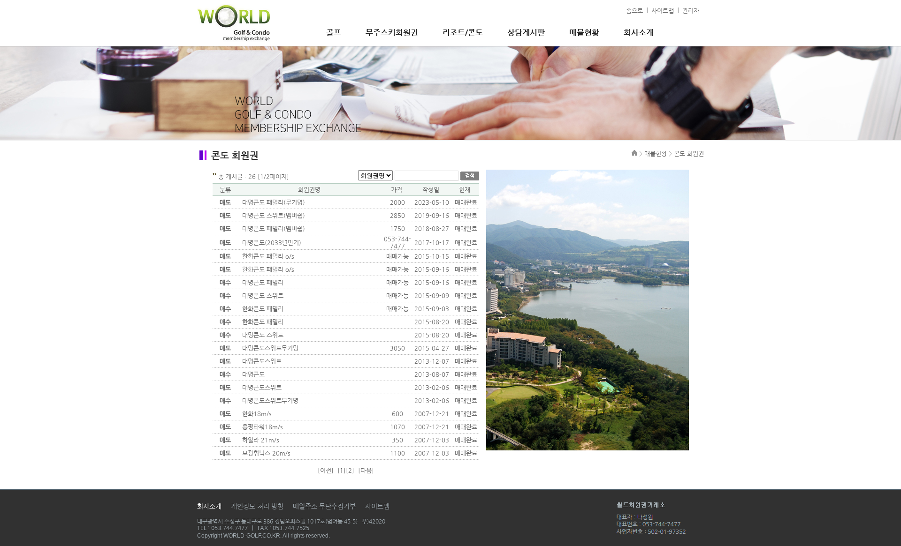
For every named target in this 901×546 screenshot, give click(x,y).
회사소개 (639, 32)
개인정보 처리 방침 (257, 506)
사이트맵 (662, 10)
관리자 (690, 10)
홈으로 (634, 10)
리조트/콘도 (463, 32)
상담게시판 (526, 32)
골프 (333, 32)
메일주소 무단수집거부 (324, 506)
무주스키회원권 (392, 32)
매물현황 (584, 32)
